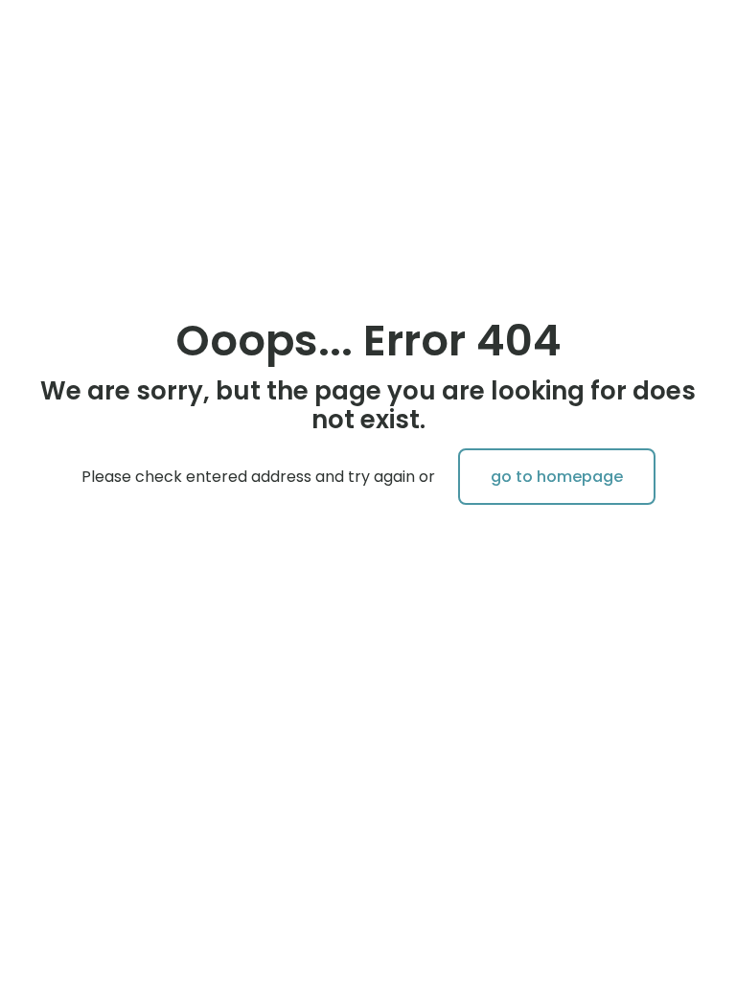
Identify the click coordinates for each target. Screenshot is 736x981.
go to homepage (557, 477)
